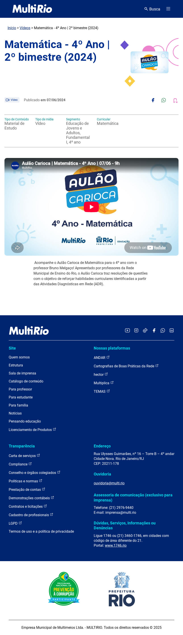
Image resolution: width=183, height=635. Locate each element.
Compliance (18, 464)
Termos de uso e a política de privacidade (41, 531)
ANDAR (100, 358)
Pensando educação (25, 421)
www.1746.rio (116, 545)
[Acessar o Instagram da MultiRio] (136, 331)
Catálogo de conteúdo (26, 381)
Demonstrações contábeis (30, 498)
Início (12, 28)
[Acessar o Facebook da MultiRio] (154, 331)
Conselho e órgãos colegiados (33, 473)
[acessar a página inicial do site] (32, 9)
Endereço (102, 446)
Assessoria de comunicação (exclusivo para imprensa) (133, 497)
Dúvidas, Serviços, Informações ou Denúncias (125, 525)
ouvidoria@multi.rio (109, 483)
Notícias (15, 413)
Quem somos (19, 357)
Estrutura (16, 365)
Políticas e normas (24, 481)
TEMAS (100, 391)
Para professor (20, 389)
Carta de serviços (23, 456)
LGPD (14, 523)
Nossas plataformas (112, 348)
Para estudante (21, 397)
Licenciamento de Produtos (31, 430)
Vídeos (25, 28)
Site (12, 348)
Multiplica (102, 383)
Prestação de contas (25, 489)
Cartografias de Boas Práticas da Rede (124, 366)
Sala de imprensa (22, 373)
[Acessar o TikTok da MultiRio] (145, 331)
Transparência (22, 446)
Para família (18, 405)
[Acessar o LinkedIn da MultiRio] (171, 331)
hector (99, 374)
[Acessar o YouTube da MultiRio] (127, 331)
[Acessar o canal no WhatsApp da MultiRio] (163, 331)
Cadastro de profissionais (29, 515)
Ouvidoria (102, 474)
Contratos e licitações (26, 506)
